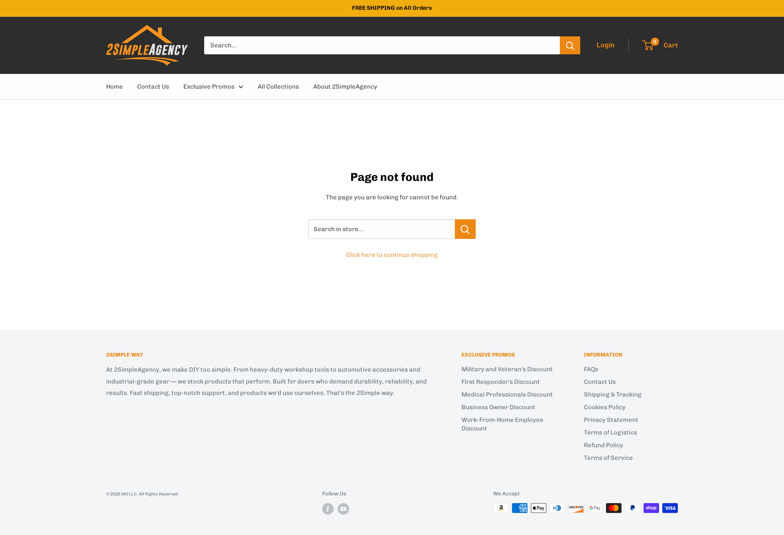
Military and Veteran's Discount (507, 369)
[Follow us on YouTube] (343, 509)
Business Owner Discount (498, 407)
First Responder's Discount (500, 382)
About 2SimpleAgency (345, 86)
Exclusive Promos (208, 86)
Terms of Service (608, 457)
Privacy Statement (611, 420)
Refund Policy (603, 445)
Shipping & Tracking (612, 394)
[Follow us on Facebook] (328, 509)
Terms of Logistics (610, 432)
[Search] (570, 45)
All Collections (278, 86)
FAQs (591, 369)
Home (114, 86)
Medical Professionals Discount (507, 394)
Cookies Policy (605, 407)
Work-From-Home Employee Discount (502, 424)
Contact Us (153, 86)
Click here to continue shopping (392, 255)
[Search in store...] (465, 229)
